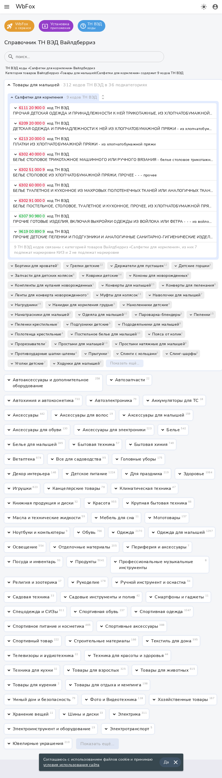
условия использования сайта (71, 764)
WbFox (25, 6)
